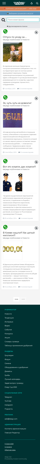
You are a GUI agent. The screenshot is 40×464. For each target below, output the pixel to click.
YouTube (8, 401)
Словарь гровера (12, 342)
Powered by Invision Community (16, 459)
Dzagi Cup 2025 (11, 387)
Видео (7, 326)
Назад (16, 299)
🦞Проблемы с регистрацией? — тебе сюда (20, 8)
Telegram (8, 397)
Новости (25, 40)
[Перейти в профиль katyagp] (5, 31)
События (8, 330)
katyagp (6, 40)
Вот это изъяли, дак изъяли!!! (19, 166)
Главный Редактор (12, 433)
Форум (7, 359)
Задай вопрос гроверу (14, 383)
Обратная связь (10, 450)
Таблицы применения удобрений (18, 346)
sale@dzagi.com (11, 419)
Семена (8, 363)
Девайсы (8, 371)
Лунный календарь (12, 379)
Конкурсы (9, 334)
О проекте (8, 447)
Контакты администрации (15, 429)
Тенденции (9, 318)
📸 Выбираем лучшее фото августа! (20, 13)
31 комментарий (26, 287)
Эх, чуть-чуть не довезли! (17, 103)
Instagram (9, 405)
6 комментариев (26, 218)
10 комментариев (25, 88)
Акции (7, 338)
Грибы (7, 375)
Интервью (9, 322)
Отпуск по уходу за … (15, 37)
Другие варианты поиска (17, 26)
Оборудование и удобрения (16, 367)
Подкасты (9, 409)
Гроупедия (9, 355)
